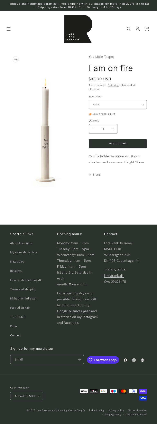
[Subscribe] (79, 359)
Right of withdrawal (23, 298)
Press (13, 326)
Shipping (113, 85)
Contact (15, 335)
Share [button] (97, 174)
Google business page (74, 311)
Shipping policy (112, 414)
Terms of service (137, 410)
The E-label (17, 317)
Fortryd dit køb (20, 307)
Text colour (95, 96)
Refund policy (96, 410)
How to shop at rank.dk (25, 280)
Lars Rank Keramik (47, 410)
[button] (8, 28)
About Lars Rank (21, 243)
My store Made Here (23, 252)
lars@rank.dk (114, 276)
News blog (17, 261)
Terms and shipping (23, 289)
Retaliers (15, 271)
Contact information (136, 414)
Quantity (94, 120)
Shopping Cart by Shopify (71, 410)
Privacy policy (116, 410)
